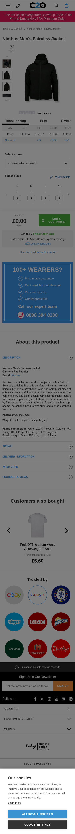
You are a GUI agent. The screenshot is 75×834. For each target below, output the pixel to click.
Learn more (14, 802)
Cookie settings (37, 824)
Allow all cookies (37, 814)
